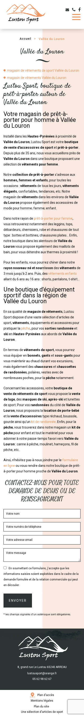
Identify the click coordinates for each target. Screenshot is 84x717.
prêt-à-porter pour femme (53, 218)
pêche (25, 328)
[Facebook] (79, 10)
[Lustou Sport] (25, 14)
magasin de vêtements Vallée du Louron (36, 78)
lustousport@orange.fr (42, 673)
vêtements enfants (62, 273)
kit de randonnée (43, 422)
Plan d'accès (45, 695)
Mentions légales (42, 700)
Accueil (25, 38)
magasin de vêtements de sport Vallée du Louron (43, 70)
